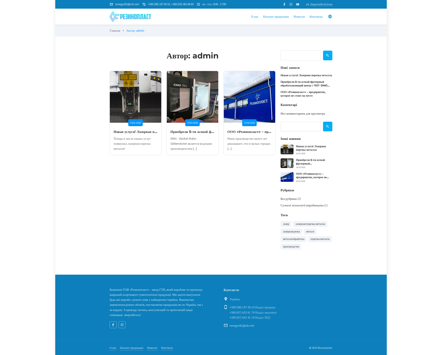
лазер (286, 224)
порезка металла (320, 239)
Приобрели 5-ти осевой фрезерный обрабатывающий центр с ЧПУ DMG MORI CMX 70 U (304, 83)
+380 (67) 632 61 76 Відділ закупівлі (253, 312)
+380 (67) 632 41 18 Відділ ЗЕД (249, 317)
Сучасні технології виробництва (302, 205)
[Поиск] (328, 55)
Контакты (167, 347)
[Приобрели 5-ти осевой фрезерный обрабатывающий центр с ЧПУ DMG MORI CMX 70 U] (192, 97)
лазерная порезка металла (310, 224)
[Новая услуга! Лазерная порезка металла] (135, 97)
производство (291, 246)
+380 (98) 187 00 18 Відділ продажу (252, 307)
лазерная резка (291, 231)
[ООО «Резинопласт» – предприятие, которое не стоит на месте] (249, 97)
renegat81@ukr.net (241, 326)
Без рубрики (289, 199)
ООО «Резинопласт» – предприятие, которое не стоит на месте (303, 93)
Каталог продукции (131, 347)
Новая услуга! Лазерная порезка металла (146, 131)
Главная (115, 30)
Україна (234, 299)
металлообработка (293, 239)
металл (310, 231)
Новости (152, 347)
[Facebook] (113, 324)
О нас (113, 347)
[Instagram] (122, 324)
